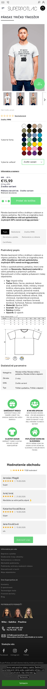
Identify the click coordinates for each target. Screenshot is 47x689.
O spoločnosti (7, 587)
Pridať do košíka (25, 200)
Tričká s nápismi (36, 388)
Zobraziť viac (23, 540)
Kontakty (5, 584)
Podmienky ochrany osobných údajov (17, 566)
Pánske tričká (21, 372)
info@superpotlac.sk (17, 635)
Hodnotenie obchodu (23, 464)
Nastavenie (23, 677)
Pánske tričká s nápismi (33, 374)
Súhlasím (23, 683)
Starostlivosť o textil (10, 569)
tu (35, 673)
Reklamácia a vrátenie (10, 560)
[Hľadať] (39, 2)
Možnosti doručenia (9, 193)
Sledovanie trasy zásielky (12, 557)
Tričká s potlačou (22, 388)
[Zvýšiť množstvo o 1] (9, 201)
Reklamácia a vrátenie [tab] (31, 237)
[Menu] (3, 8)
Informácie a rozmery (10, 171)
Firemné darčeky (8, 594)
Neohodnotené (20, 116)
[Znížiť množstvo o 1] (3, 201)
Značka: (6, 119)
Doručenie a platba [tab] (10, 237)
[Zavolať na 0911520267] (8, 2)
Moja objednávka (8, 572)
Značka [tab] (29, 232)
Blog (3, 597)
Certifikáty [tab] (7, 242)
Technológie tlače (8, 590)
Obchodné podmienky (10, 563)
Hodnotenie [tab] (15, 232)
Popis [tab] (5, 232)
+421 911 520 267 (15, 628)
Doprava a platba (8, 554)
